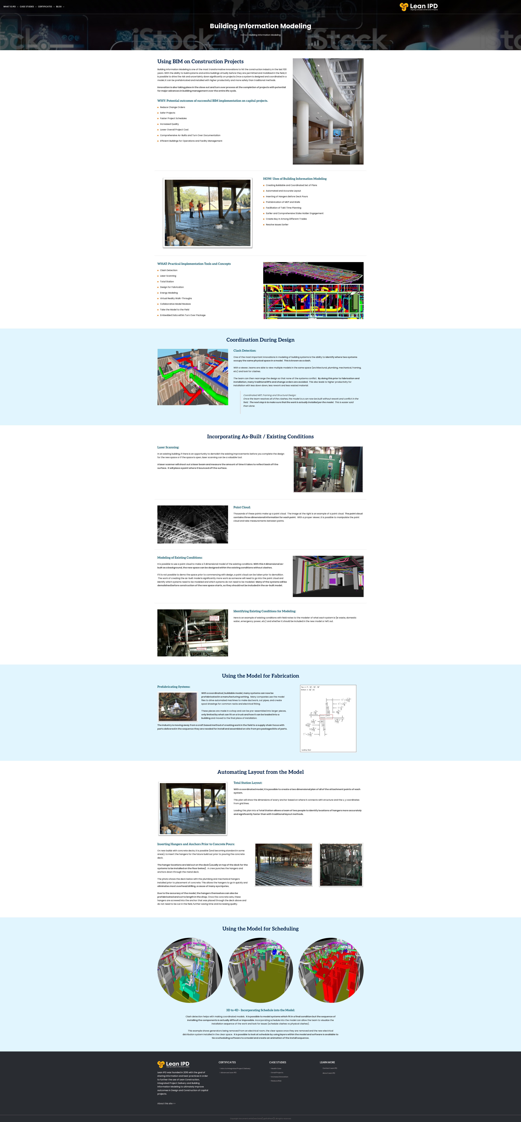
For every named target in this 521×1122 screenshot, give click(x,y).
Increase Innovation (279, 1077)
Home (244, 34)
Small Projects (277, 1072)
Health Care (276, 1068)
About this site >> (166, 1103)
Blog (59, 6)
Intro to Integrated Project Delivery (235, 1068)
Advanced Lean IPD (228, 1072)
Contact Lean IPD (330, 1068)
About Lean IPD (329, 1073)
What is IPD (9, 6)
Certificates (45, 6)
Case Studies (27, 6)
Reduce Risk (276, 1081)
